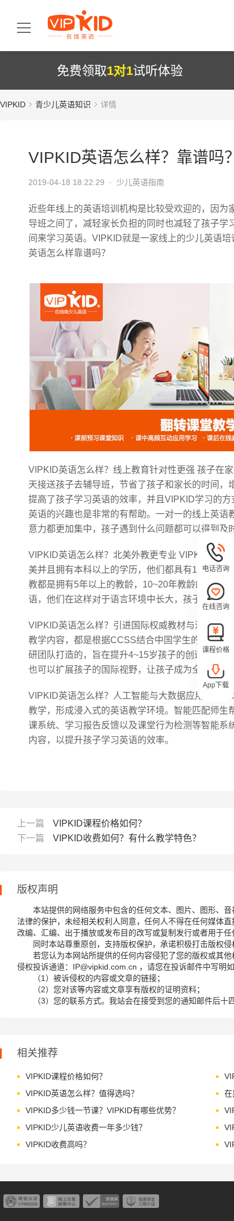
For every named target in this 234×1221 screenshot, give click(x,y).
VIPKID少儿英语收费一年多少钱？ (86, 1127)
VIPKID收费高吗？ (58, 1144)
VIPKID (13, 104)
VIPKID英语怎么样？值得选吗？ (82, 1093)
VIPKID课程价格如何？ (100, 823)
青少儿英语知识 (63, 104)
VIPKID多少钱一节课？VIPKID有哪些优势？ (103, 1110)
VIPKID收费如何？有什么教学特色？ (127, 838)
